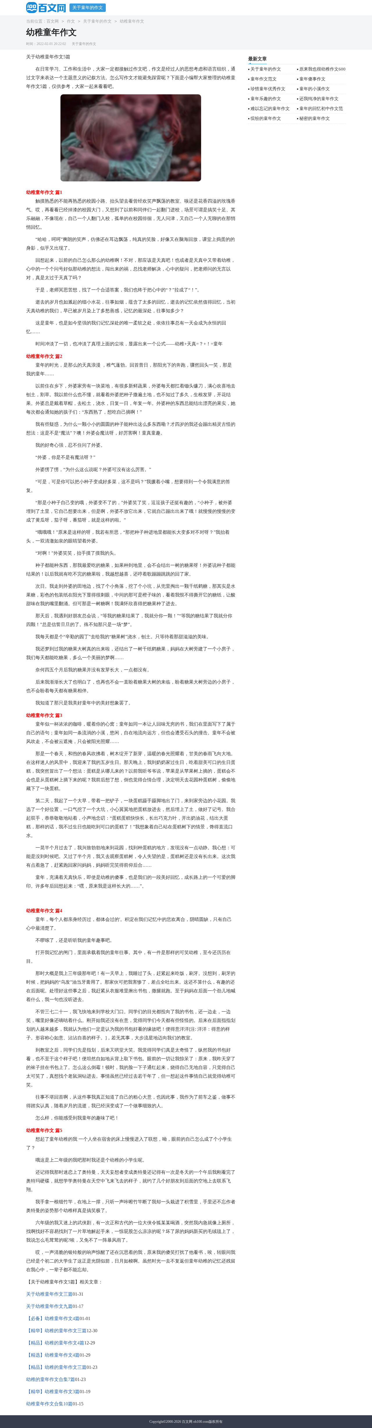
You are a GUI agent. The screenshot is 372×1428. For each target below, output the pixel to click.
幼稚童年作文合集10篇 (49, 1403)
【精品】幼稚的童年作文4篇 (55, 1342)
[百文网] (47, 7)
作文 (71, 21)
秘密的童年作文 (314, 118)
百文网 (52, 21)
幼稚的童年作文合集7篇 (50, 1379)
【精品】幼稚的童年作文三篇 (56, 1367)
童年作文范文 (264, 79)
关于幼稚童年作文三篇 (49, 1294)
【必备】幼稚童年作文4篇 (53, 1318)
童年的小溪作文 (314, 88)
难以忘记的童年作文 (270, 108)
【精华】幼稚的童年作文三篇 (56, 1330)
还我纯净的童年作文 (319, 98)
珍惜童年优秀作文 (268, 88)
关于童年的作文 (87, 7)
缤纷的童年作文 (266, 118)
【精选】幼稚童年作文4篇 (53, 1355)
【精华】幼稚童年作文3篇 (53, 1391)
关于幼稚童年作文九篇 (49, 1306)
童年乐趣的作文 (266, 98)
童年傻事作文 (312, 79)
